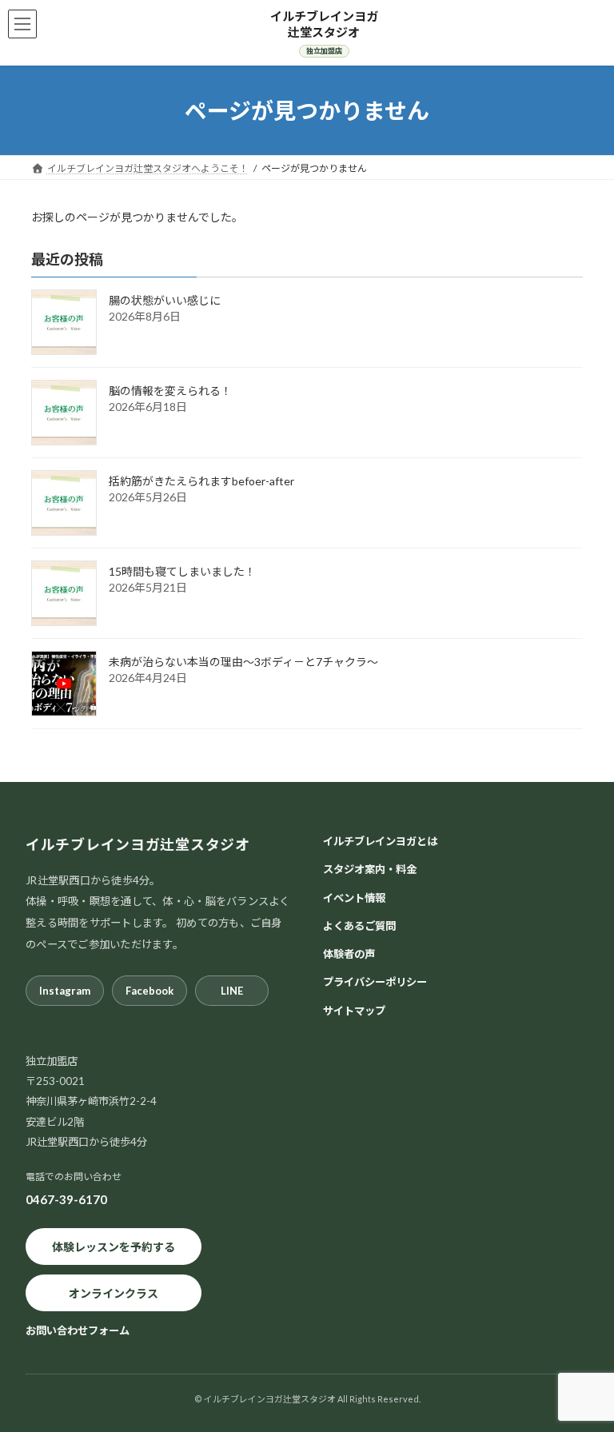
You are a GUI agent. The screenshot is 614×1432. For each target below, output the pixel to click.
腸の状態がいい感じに (165, 300)
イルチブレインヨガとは (380, 841)
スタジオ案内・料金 (370, 870)
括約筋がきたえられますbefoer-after (201, 481)
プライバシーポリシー (375, 982)
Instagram (64, 990)
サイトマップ (354, 1010)
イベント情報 (354, 898)
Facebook (149, 990)
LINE (232, 990)
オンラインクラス (113, 1293)
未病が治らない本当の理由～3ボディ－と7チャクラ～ (243, 661)
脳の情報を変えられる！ (170, 390)
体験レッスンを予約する (113, 1247)
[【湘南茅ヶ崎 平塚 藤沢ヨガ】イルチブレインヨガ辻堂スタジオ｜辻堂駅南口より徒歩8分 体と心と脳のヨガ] (323, 33)
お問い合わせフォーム (78, 1331)
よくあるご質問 (359, 925)
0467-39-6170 (66, 1199)
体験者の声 (349, 953)
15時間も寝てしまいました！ (182, 571)
